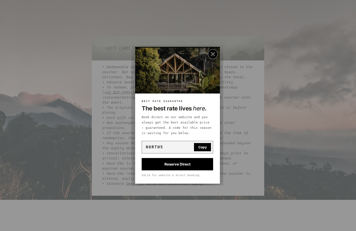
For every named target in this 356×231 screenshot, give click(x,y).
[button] (213, 54)
